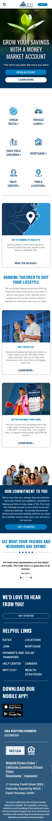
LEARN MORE (26, 79)
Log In (43, 4)
